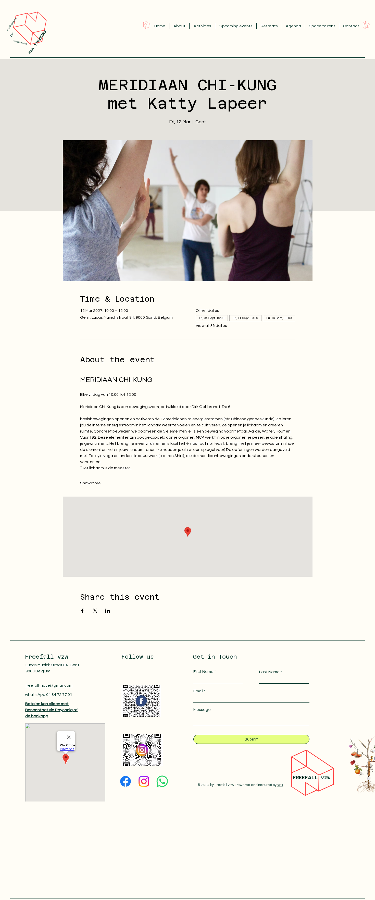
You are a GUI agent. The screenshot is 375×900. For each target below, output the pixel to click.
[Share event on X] (95, 611)
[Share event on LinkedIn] (107, 611)
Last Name (269, 672)
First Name (203, 672)
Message (202, 710)
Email (198, 691)
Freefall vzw (46, 656)
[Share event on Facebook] (82, 611)
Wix (280, 785)
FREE (299, 777)
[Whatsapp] (162, 781)
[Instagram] (144, 781)
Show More (90, 483)
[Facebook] (125, 781)
